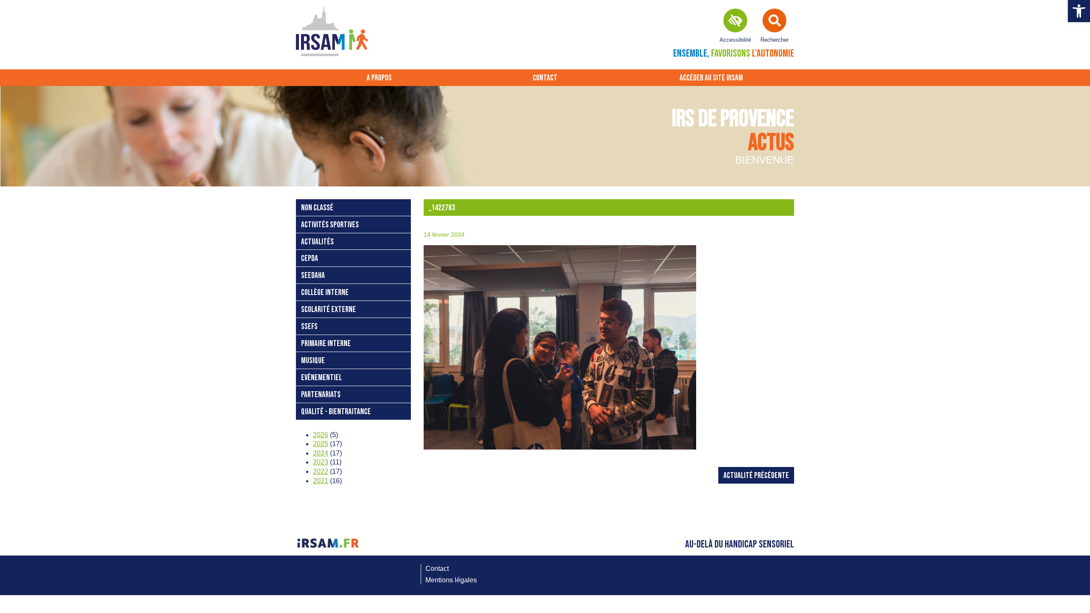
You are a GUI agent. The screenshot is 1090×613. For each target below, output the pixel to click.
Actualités (317, 242)
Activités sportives (330, 225)
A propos (379, 78)
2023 (320, 462)
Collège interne (325, 293)
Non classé (317, 208)
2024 (320, 453)
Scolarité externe (328, 310)
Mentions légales (451, 580)
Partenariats (321, 395)
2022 (320, 471)
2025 (320, 443)
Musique (313, 361)
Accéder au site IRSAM (711, 78)
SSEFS (309, 327)
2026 (320, 434)
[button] (1079, 11)
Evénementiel (321, 378)
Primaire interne (326, 344)
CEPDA (309, 259)
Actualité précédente (756, 476)
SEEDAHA (313, 276)
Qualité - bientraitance (336, 412)
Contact (545, 78)
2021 (320, 480)
